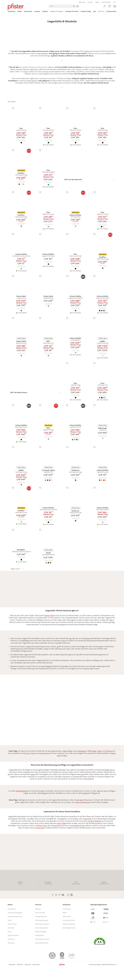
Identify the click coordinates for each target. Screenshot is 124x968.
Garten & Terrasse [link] (34, 20)
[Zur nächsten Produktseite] (23, 568)
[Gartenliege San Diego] (75, 480)
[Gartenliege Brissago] (21, 184)
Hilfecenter (82, 2)
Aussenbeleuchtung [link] (77, 826)
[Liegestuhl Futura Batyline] (75, 310)
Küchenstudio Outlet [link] (69, 920)
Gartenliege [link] (64, 666)
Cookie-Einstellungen (95, 964)
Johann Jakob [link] (41, 858)
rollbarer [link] (16, 655)
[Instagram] (56, 895)
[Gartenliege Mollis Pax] (48, 563)
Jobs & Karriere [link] (106, 2)
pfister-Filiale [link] (61, 823)
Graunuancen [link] (45, 753)
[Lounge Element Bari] (102, 355)
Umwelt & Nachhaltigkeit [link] (15, 913)
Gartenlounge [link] (43, 588)
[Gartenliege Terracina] (21, 485)
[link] (11, 11)
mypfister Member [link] (13, 935)
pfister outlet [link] (67, 916)
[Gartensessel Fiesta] (75, 142)
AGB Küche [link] (20, 964)
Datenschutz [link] (36, 964)
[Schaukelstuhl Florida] (75, 521)
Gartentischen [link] (42, 826)
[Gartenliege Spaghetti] (48, 184)
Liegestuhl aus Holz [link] (81, 701)
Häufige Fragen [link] (39, 935)
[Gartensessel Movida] (75, 268)
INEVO (64, 913)
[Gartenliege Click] (102, 397)
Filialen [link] (97, 2)
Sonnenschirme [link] (56, 826)
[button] (99, 942)
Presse (10, 931)
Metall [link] (75, 819)
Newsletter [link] (11, 939)
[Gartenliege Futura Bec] (102, 522)
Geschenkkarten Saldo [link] (41, 943)
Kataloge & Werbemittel (15, 916)
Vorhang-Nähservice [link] (41, 916)
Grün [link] (76, 716)
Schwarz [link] (27, 753)
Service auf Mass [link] (40, 913)
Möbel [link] (24, 20)
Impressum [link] (28, 964)
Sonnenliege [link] (25, 601)
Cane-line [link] (28, 858)
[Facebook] (52, 895)
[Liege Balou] (102, 438)
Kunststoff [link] (78, 711)
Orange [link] (112, 753)
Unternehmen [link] (12, 909)
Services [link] (90, 2)
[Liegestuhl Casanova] (48, 226)
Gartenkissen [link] (82, 751)
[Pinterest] (59, 895)
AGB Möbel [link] (12, 964)
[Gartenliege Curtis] (48, 355)
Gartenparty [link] (40, 828)
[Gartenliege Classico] (21, 521)
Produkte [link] (17, 20)
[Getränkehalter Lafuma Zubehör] (21, 268)
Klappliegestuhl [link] (26, 641)
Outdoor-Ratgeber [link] (95, 821)
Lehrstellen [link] (11, 928)
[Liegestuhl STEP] (48, 480)
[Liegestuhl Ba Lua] (48, 306)
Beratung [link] (38, 909)
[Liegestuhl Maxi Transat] (48, 264)
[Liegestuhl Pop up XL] (102, 480)
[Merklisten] (13, 108)
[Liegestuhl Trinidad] (48, 439)
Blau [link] (65, 756)
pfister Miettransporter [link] (42, 924)
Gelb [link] (58, 756)
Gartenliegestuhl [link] (22, 791)
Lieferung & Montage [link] (41, 920)
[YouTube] (63, 895)
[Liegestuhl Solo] (21, 310)
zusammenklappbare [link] (82, 802)
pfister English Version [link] (69, 928)
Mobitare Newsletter (69, 924)
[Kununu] (71, 895)
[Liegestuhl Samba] (21, 142)
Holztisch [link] (93, 703)
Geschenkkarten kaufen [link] (42, 939)
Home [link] (10, 20)
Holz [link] (105, 791)
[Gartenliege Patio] (75, 226)
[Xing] (68, 895)
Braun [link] (100, 751)
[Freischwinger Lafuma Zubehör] (48, 522)
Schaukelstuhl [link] (37, 603)
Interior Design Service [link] (41, 928)
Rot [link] (102, 714)
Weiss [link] (33, 753)
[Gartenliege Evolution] (21, 439)
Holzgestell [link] (86, 819)
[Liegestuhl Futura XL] (75, 439)
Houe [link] (99, 718)
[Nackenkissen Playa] (48, 142)
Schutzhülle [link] (87, 779)
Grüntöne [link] (109, 751)
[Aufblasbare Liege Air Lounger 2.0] (21, 559)
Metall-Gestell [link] (82, 729)
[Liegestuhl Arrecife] (21, 355)
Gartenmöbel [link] (46, 20)
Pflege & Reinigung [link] (40, 931)
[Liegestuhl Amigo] (102, 142)
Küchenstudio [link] (67, 909)
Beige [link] (94, 751)
